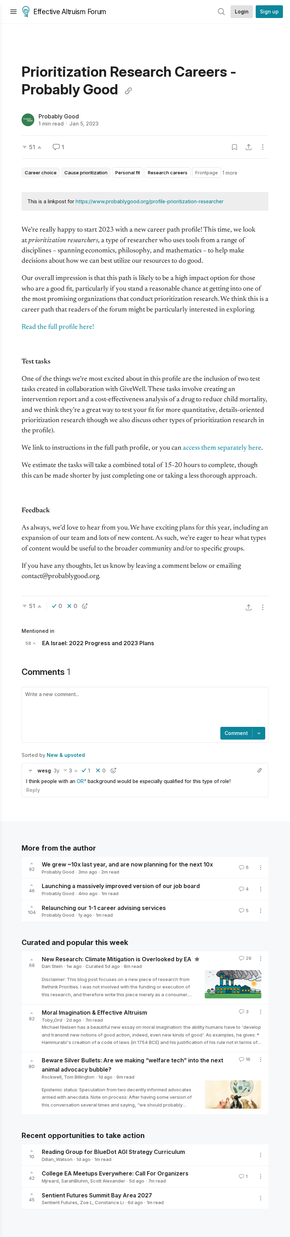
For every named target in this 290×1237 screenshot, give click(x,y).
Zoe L (86, 1202)
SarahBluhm (74, 1181)
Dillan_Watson (57, 1159)
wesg (44, 771)
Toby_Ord (52, 1020)
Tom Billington (79, 1077)
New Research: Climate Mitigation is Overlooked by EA (117, 958)
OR (80, 781)
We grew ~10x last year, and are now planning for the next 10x (127, 864)
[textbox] (143, 707)
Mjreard (50, 1181)
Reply (33, 790)
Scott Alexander (107, 1181)
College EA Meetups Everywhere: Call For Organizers (115, 1173)
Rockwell (52, 1077)
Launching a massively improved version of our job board (121, 885)
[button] (30, 770)
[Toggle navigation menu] (13, 11)
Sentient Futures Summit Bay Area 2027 (97, 1194)
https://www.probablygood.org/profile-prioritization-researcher (150, 201)
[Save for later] (234, 147)
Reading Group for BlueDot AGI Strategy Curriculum (113, 1151)
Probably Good (59, 116)
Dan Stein (52, 966)
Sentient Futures (59, 1202)
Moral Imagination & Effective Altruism (94, 1012)
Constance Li (109, 1202)
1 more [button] (229, 173)
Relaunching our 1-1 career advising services (104, 907)
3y (56, 771)
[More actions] (262, 147)
